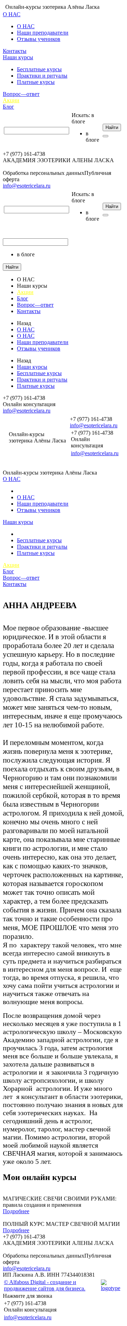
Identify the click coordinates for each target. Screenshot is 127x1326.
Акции (11, 100)
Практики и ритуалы (42, 76)
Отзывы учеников (38, 39)
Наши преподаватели (42, 33)
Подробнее (16, 1211)
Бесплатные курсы (39, 69)
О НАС (11, 14)
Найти (111, 127)
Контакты (14, 51)
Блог (8, 107)
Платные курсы (36, 82)
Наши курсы (18, 57)
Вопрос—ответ (21, 94)
